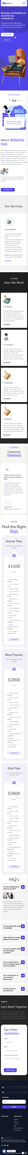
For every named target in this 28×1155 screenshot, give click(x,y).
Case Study (7, 40)
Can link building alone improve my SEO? (11, 888)
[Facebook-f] (2, 1145)
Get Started (8, 261)
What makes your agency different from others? (12, 938)
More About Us (7, 189)
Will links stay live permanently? (9, 990)
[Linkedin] (5, 1145)
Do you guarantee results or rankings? (12, 927)
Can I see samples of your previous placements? (10, 977)
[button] (24, 1153)
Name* (6, 1038)
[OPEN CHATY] (4, 1151)
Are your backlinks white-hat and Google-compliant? (12, 951)
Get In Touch (7, 34)
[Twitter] (7, 1145)
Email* (6, 1047)
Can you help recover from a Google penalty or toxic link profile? (12, 964)
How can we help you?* (11, 1055)
